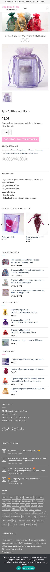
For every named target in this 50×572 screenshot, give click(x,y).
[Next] (48, 229)
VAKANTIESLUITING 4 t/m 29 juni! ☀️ (24, 450)
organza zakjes (28, 513)
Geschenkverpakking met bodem (29, 36)
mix (11, 513)
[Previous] (1, 229)
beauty (5, 497)
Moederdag (39, 150)
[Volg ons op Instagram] (8, 429)
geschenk (40, 501)
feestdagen (16, 501)
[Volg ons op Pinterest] (22, 429)
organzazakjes (40, 513)
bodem (8, 154)
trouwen (22, 521)
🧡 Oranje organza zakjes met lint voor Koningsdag (24, 479)
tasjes (35, 154)
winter (5, 525)
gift (4, 505)
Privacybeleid (28, 568)
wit (10, 525)
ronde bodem (15, 517)
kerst (40, 505)
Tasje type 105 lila (8, 237)
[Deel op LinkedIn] (26, 159)
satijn (31, 154)
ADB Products (8, 411)
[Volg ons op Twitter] (13, 429)
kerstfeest (6, 509)
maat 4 (38, 509)
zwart (34, 525)
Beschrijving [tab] (7, 173)
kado (28, 505)
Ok (19, 568)
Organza (25, 154)
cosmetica (28, 497)
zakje (15, 525)
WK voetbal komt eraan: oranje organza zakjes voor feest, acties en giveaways (27, 459)
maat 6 (5, 513)
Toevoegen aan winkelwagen (20, 139)
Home (6, 36)
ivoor (22, 505)
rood (23, 517)
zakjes (21, 525)
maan (31, 509)
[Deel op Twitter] (13, 159)
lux (21, 154)
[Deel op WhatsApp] (4, 159)
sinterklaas (42, 517)
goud (8, 505)
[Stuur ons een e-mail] (17, 429)
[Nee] (46, 564)
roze (29, 517)
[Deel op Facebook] (8, 159)
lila (22, 509)
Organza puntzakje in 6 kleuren (34, 238)
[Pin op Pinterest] (22, 159)
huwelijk (15, 505)
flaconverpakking (28, 501)
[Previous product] (27, 40)
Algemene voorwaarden (12, 549)
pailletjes (6, 517)
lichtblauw (15, 509)
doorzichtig (15, 154)
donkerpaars (38, 497)
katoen (34, 505)
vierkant (40, 521)
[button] (25, 8)
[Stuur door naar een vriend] (17, 159)
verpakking (31, 521)
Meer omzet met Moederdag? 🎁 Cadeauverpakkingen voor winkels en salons (26, 469)
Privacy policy (7, 552)
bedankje (13, 497)
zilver (28, 525)
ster (4, 521)
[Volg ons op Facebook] (4, 429)
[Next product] (23, 40)
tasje (9, 521)
